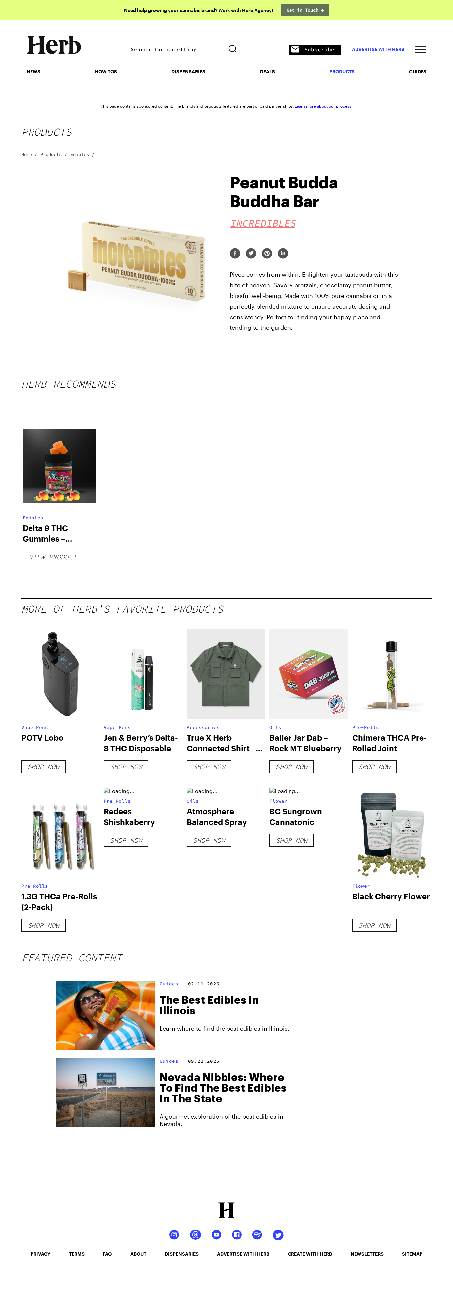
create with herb (310, 1254)
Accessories (203, 727)
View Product (53, 557)
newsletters (367, 1254)
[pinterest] (267, 254)
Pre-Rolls (365, 727)
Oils (275, 727)
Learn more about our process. (323, 106)
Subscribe (319, 49)
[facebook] (235, 254)
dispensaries (182, 1254)
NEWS (33, 71)
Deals (267, 71)
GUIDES (417, 71)
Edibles (33, 518)
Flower (278, 801)
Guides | (172, 984)
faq (107, 1254)
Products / (53, 154)
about (138, 1254)
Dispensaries (188, 71)
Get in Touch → (305, 10)
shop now (43, 766)
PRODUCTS (342, 71)
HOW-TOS (106, 71)
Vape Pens (34, 727)
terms (77, 1254)
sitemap (412, 1254)
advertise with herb (378, 49)
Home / (29, 154)
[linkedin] (283, 254)
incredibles (262, 223)
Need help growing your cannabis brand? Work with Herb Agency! (198, 10)
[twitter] (251, 254)
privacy (40, 1254)
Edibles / (82, 154)
